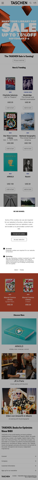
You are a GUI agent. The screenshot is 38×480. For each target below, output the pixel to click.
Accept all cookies (19, 234)
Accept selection (19, 239)
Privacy (22, 269)
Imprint (16, 269)
